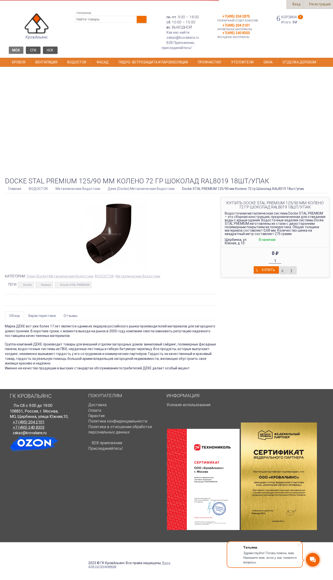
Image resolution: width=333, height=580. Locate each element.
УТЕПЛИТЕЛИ (242, 62)
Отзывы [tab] (71, 316)
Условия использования (188, 405)
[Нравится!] (292, 270)
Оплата (94, 410)
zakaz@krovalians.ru (182, 37)
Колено (46, 284)
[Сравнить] (284, 270)
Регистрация (319, 4)
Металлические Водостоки (138, 276)
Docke (27, 284)
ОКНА (268, 62)
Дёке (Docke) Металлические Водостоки (60, 276)
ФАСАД (103, 62)
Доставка (97, 405)
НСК (50, 50)
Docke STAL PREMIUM (74, 284)
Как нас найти (177, 32)
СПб (33, 50)
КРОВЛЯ (18, 62)
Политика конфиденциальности (117, 421)
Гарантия (96, 415)
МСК (16, 50)
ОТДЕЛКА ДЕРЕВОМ (299, 62)
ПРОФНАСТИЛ (209, 62)
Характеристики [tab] (42, 316)
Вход (296, 4)
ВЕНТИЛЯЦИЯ (46, 62)
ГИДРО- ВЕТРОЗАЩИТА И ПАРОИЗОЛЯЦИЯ (153, 62)
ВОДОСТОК (77, 62)
